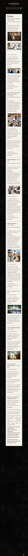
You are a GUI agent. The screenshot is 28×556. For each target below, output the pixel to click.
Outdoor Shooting (16, 327)
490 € (12, 95)
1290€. (12, 225)
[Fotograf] (14, 4)
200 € (8, 292)
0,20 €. (18, 413)
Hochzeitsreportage (11, 159)
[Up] (24, 554)
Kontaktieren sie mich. (12, 398)
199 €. (11, 88)
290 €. (12, 20)
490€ (8, 367)
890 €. (8, 161)
